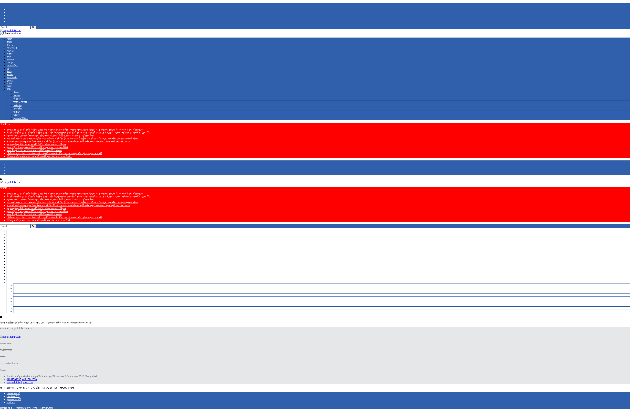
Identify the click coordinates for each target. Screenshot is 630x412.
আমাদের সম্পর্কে (13, 393)
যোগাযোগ (11, 402)
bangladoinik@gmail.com (20, 382)
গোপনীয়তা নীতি (13, 396)
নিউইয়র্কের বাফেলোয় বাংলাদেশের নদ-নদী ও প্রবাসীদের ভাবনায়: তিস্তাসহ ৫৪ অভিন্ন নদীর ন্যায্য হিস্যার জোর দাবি (54, 153)
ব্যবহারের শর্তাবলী (14, 399)
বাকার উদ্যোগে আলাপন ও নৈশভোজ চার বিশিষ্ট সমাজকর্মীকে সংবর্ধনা (34, 150)
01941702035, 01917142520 (22, 379)
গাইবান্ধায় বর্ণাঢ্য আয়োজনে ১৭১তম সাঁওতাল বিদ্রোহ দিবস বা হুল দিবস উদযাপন (39, 156)
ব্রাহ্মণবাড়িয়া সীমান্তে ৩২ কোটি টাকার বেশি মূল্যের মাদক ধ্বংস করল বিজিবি (37, 147)
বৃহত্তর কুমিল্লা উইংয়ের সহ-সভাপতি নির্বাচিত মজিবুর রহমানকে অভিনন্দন (36, 144)
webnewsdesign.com (42, 407)
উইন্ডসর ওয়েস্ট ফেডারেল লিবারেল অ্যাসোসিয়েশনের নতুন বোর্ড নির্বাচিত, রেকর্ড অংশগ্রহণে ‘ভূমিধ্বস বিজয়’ (51, 135)
